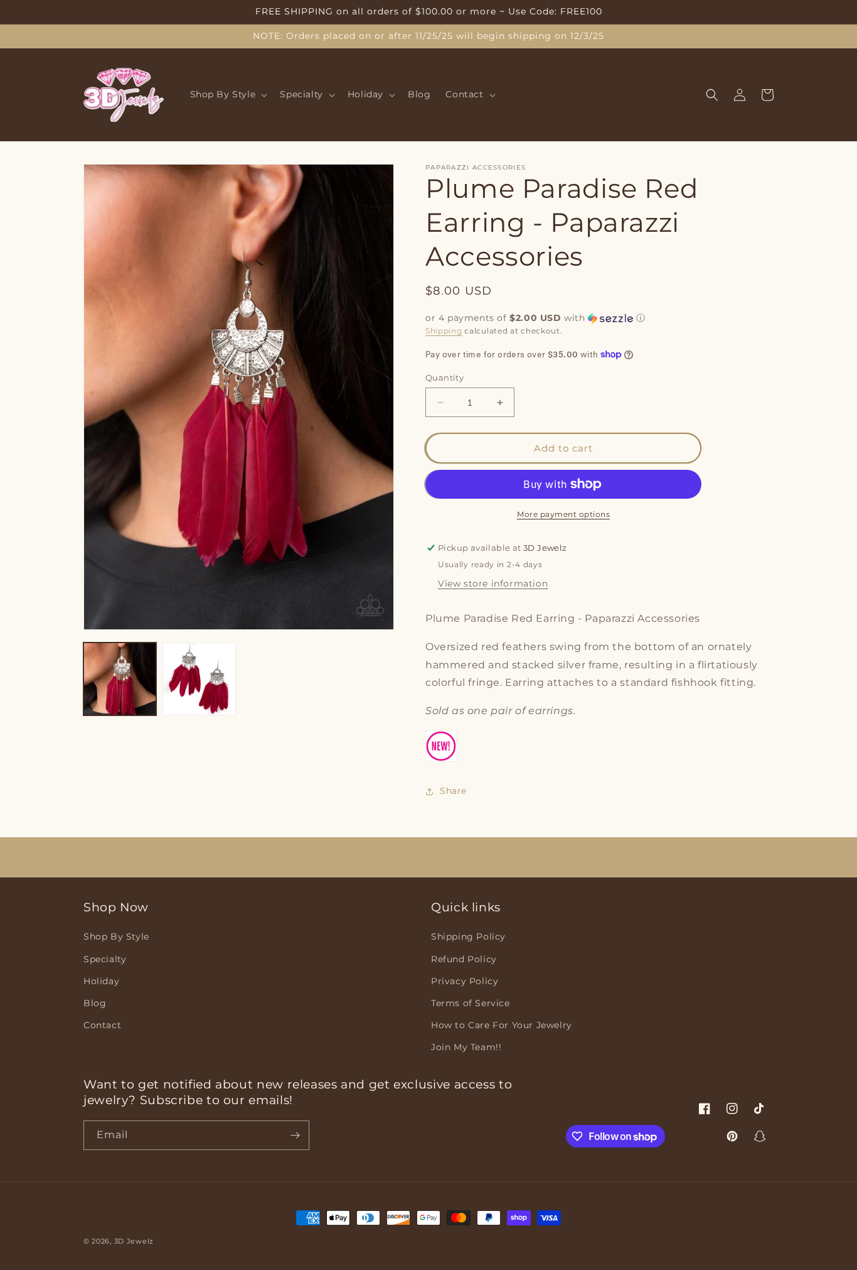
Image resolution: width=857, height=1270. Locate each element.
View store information (493, 583)
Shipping (443, 330)
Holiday (101, 981)
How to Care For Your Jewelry (501, 1025)
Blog (94, 1003)
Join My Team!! (466, 1047)
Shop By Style (116, 936)
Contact (102, 1025)
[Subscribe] (295, 1135)
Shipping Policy (468, 936)
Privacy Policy (464, 981)
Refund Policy (464, 959)
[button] (228, 95)
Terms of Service (470, 1003)
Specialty (104, 959)
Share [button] (453, 790)
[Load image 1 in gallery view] (119, 679)
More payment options (563, 514)
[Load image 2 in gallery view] (198, 679)
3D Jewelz (134, 1241)
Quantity (444, 377)
